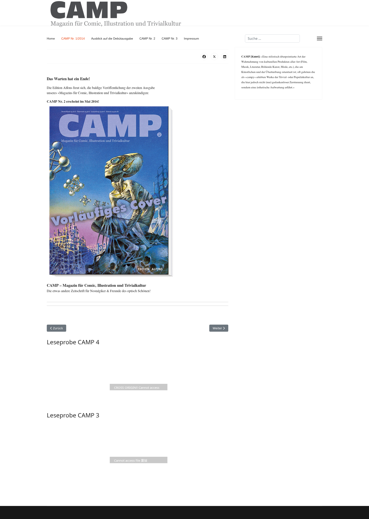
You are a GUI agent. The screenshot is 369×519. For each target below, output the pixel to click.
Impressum (191, 38)
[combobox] (272, 38)
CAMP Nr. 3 (169, 38)
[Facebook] (204, 56)
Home (51, 38)
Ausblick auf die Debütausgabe (112, 38)
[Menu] (319, 38)
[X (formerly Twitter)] (214, 56)
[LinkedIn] (224, 56)
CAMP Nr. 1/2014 (73, 38)
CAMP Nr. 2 (147, 38)
